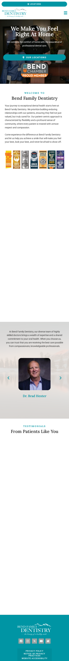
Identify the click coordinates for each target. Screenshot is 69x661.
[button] (8, 378)
